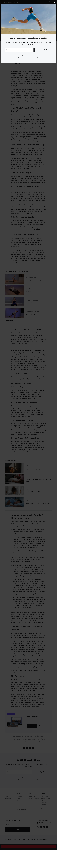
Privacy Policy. (40, 57)
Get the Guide (43, 50)
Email (7, 50)
